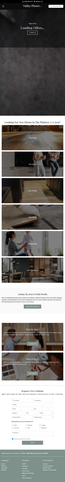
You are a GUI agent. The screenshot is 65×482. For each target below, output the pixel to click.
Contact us (32, 32)
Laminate (43, 425)
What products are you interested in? (22, 421)
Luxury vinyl (16, 427)
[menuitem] (32, 464)
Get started (32, 373)
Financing (4, 468)
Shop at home (47, 468)
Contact (45, 464)
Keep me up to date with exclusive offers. (22, 438)
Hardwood (30, 425)
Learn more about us (32, 306)
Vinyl (29, 427)
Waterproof (44, 427)
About (3, 464)
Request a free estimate (50, 470)
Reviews (3, 470)
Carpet (15, 425)
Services (3, 466)
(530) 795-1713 (28, 1)
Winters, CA (39, 1)
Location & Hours (48, 466)
